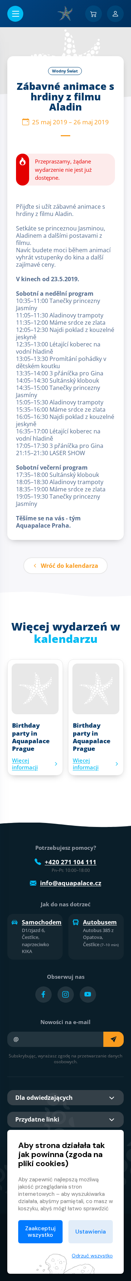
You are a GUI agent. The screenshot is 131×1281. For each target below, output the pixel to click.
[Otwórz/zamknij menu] (15, 14)
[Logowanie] (115, 13)
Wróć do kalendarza (69, 566)
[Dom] (65, 13)
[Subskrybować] (113, 1039)
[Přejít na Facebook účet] (43, 994)
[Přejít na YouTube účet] (88, 994)
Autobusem (100, 922)
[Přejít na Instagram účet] (65, 994)
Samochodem (40, 922)
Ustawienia (90, 1231)
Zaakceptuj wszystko (40, 1231)
